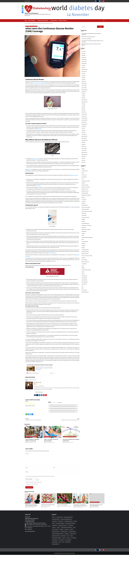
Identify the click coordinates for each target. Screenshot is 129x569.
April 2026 (83, 55)
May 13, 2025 (70, 442)
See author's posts (39, 392)
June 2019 (83, 160)
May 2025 (83, 67)
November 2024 (84, 69)
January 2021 (84, 134)
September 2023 (84, 89)
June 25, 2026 (31, 507)
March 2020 (84, 146)
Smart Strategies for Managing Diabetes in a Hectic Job (32, 440)
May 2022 (83, 107)
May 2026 (83, 53)
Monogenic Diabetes (85, 251)
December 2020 (84, 136)
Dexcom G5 (29, 169)
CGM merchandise (35, 158)
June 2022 (83, 105)
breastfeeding (84, 176)
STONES (83, 267)
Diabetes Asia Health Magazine (31, 13)
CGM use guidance (52, 252)
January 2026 (84, 61)
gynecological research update (87, 211)
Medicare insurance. (74, 175)
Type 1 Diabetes (84, 275)
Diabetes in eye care (85, 191)
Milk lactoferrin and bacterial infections (88, 36)
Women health (97, 502)
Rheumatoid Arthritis (85, 261)
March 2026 (84, 57)
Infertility (83, 233)
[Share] (23, 12)
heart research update (85, 217)
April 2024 (83, 79)
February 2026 (84, 59)
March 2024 (84, 81)
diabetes (40, 128)
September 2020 (84, 140)
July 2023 (83, 93)
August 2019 (84, 156)
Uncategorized (84, 283)
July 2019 (83, 158)
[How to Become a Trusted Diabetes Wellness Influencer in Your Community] (80, 498)
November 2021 (84, 120)
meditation (83, 245)
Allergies (83, 168)
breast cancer (84, 174)
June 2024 (83, 75)
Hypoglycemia (84, 231)
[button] (103, 20)
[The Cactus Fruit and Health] (64, 498)
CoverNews (68, 553)
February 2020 (84, 148)
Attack (83, 172)
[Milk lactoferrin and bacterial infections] (48, 498)
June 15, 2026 (44, 507)
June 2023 (83, 95)
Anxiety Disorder (28, 436)
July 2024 (83, 73)
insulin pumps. (38, 185)
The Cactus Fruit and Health (86, 38)
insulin (83, 235)
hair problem (84, 213)
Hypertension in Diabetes (86, 229)
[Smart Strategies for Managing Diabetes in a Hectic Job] (34, 432)
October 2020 (84, 138)
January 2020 (84, 150)
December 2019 (84, 152)
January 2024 (84, 85)
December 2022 (84, 99)
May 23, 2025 (51, 442)
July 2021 (83, 128)
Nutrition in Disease (62, 20)
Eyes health (84, 201)
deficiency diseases (33, 436)
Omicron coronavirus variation (87, 255)
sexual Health (84, 263)
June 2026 (83, 51)
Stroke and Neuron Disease (86, 269)
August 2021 (84, 126)
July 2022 (83, 103)
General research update (33, 26)
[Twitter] (23, 10)
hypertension (84, 227)
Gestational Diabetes (85, 209)
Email (54, 467)
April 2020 (83, 144)
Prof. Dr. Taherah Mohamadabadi (46, 506)
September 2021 (84, 124)
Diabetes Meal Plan (85, 193)
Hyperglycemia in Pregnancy (86, 225)
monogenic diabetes (85, 249)
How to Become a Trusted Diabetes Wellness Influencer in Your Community (92, 41)
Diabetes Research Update (43, 20)
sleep (82, 265)
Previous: (33, 419)
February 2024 (84, 83)
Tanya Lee (27, 507)
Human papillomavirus (85, 223)
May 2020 (83, 142)
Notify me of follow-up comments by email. (34, 482)
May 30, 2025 (32, 442)
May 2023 (83, 97)
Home (26, 20)
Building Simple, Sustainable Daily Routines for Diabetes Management (91, 34)
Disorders (83, 197)
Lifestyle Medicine (53, 20)
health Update (54, 436)
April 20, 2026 (80, 507)
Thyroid (83, 273)
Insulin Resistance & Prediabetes (87, 237)
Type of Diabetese (31, 20)
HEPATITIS (83, 219)
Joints (83, 239)
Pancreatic (83, 257)
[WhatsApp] (23, 6)
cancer (83, 178)
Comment (27, 453)
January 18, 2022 (33, 33)
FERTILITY (83, 203)
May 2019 (83, 162)
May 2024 (83, 77)
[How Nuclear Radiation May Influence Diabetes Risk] (71, 432)
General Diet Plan (85, 205)
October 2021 (84, 122)
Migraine (83, 247)
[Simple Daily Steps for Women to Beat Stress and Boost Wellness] (96, 498)
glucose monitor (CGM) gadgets (38, 83)
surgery (83, 271)
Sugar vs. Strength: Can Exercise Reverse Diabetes (51, 440)
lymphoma (83, 243)
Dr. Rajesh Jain (28, 33)
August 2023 (84, 91)
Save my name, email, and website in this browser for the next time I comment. (40, 476)
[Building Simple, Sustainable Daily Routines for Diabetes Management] (32, 498)
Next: (70, 419)
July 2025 (83, 65)
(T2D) (70, 207)
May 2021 (83, 132)
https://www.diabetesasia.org (30, 531)
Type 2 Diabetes (84, 279)
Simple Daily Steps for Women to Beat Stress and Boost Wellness (91, 44)
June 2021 (83, 130)
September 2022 (84, 101)
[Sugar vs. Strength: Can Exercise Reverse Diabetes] (52, 432)
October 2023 (84, 87)
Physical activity (84, 259)
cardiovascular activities (86, 180)
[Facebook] (23, 8)
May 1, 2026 (69, 506)
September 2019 (84, 154)
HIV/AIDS (83, 221)
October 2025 (84, 63)
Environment (27, 26)
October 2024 (84, 71)
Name (26, 467)
